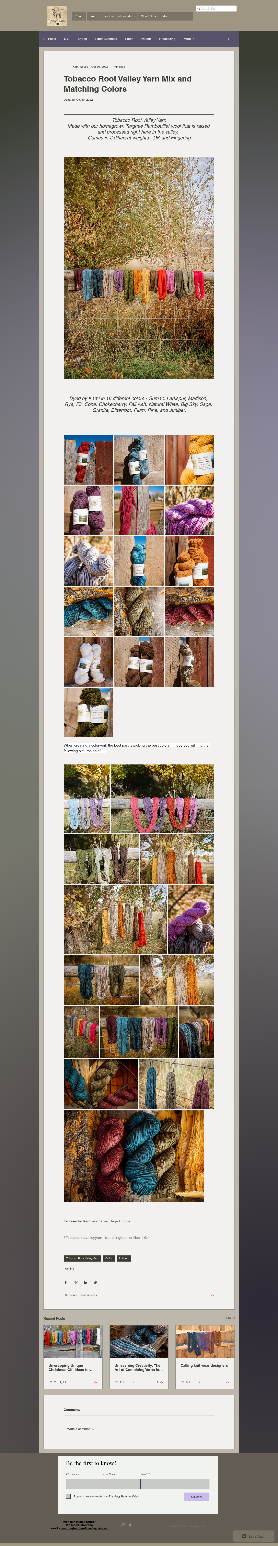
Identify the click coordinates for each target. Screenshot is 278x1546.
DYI (66, 39)
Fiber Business (106, 39)
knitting (123, 1258)
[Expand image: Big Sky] (158, 541)
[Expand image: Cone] (158, 642)
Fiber (129, 39)
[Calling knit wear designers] (205, 1341)
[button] (229, 38)
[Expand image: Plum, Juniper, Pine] (199, 1116)
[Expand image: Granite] (108, 541)
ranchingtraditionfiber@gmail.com (84, 1528)
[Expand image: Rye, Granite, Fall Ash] (209, 960)
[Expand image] (115, 919)
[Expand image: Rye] (209, 440)
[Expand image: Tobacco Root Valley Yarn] (209, 840)
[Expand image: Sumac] (108, 440)
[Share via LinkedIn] (86, 1282)
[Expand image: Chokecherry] (158, 491)
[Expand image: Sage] (209, 642)
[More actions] (211, 66)
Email (143, 1474)
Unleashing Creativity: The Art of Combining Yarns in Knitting (137, 1367)
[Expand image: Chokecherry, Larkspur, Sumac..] (162, 798)
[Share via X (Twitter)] (76, 1282)
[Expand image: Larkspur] (108, 491)
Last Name (109, 1474)
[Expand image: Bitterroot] (209, 491)
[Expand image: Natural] (108, 642)
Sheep (82, 39)
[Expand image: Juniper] (108, 592)
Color (108, 1258)
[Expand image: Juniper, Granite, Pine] (133, 960)
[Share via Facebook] (66, 1282)
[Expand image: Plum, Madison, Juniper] (173, 1011)
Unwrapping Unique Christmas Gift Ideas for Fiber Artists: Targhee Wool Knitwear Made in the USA (71, 1367)
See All (230, 1317)
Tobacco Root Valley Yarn (82, 1258)
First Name (72, 1474)
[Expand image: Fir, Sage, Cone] (133, 840)
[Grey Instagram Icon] (123, 1525)
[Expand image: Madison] (158, 440)
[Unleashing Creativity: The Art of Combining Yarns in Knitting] (139, 1341)
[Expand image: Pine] (158, 592)
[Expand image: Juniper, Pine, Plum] (133, 1065)
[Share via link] (95, 1282)
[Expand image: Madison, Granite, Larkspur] (104, 770)
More (187, 39)
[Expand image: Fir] (108, 693)
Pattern (146, 39)
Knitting (69, 1268)
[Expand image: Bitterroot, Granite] (209, 890)
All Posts (49, 39)
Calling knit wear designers (204, 1365)
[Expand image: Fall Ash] (209, 541)
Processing (167, 39)
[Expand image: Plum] (209, 592)
